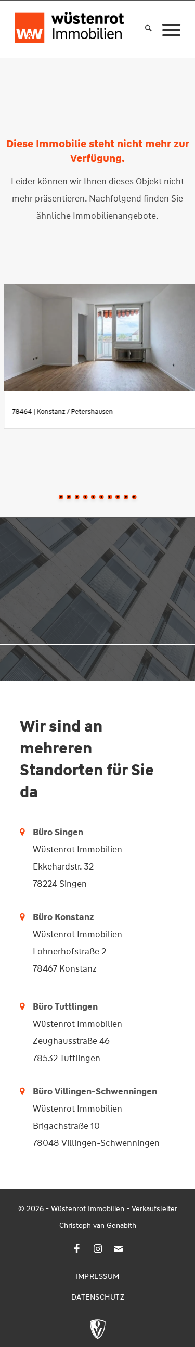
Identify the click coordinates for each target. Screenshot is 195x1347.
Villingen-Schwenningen (106, 1091)
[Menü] (166, 29)
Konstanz (74, 917)
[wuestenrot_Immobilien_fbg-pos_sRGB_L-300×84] (69, 22)
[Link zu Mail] (118, 1249)
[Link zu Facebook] (77, 1249)
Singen (69, 832)
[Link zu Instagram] (98, 1249)
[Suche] (143, 29)
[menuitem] (143, 29)
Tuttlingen (76, 1006)
